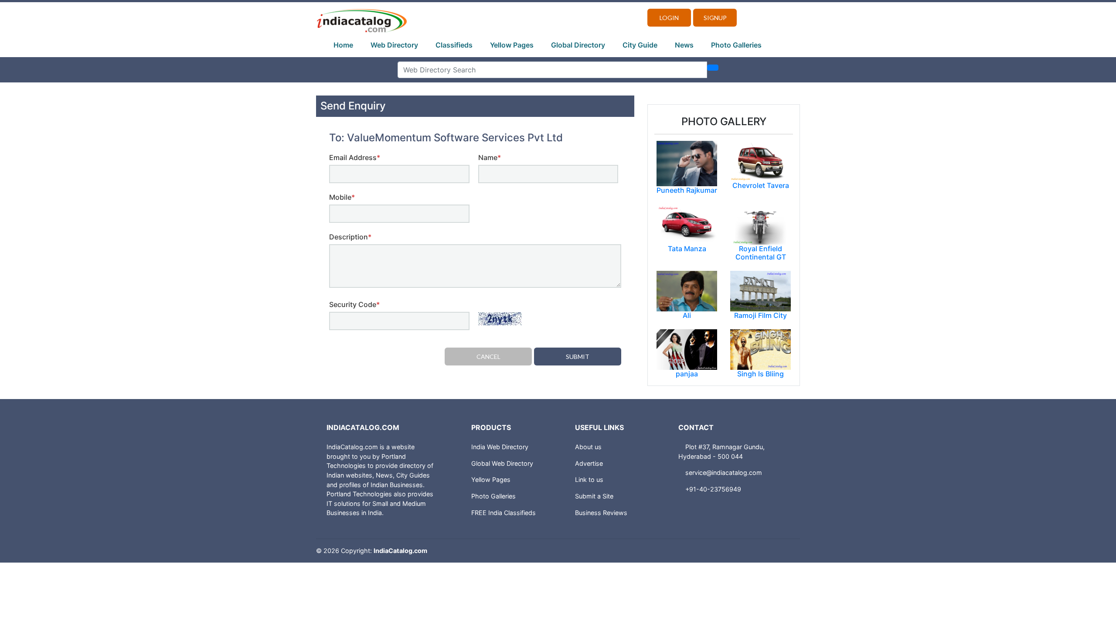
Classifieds (454, 45)
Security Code (354, 304)
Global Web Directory (502, 463)
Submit (577, 356)
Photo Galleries (736, 45)
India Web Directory (499, 447)
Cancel (488, 356)
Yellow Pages (512, 45)
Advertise (589, 463)
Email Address (354, 157)
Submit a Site (594, 496)
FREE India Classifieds (503, 512)
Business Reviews (601, 512)
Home (343, 45)
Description (350, 236)
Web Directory (394, 45)
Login (669, 17)
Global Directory (578, 45)
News (684, 45)
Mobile (342, 197)
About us (588, 447)
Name (489, 157)
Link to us (589, 479)
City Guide (640, 45)
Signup (715, 17)
